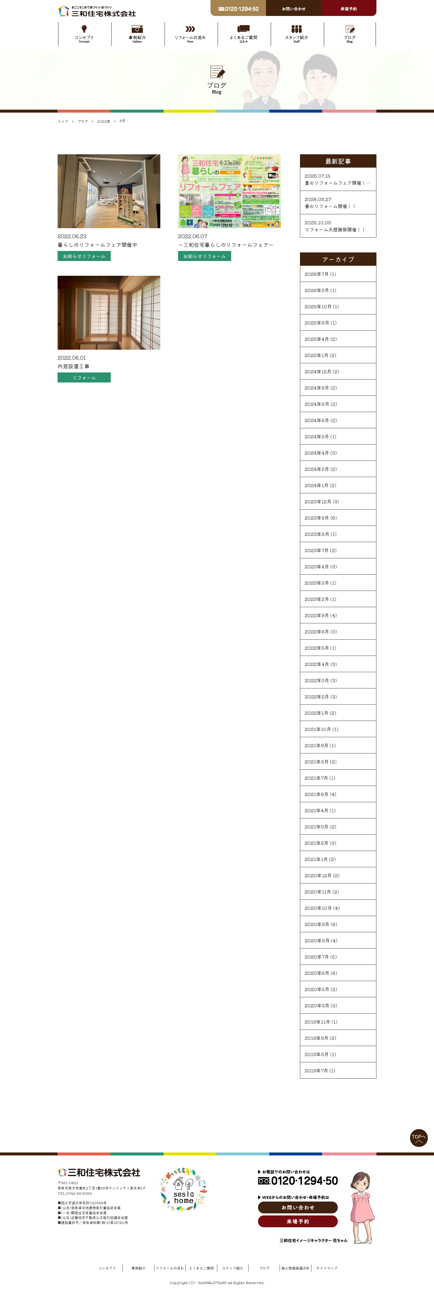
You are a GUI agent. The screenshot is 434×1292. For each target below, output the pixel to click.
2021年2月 (317, 842)
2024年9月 (317, 387)
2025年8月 (317, 322)
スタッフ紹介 (232, 1267)
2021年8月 (317, 761)
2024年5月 (317, 436)
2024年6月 (317, 420)
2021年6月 (317, 793)
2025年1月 (317, 355)
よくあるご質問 (201, 1267)
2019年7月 (316, 1070)
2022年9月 (317, 615)
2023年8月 (317, 533)
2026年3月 (317, 290)
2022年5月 (317, 647)
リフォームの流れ (170, 1267)
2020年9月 (317, 924)
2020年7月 (317, 956)
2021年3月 (317, 826)
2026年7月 (317, 273)
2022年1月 (317, 712)
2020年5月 (317, 989)
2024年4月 (317, 452)
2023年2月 (317, 598)
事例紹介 (138, 1267)
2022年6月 (317, 631)
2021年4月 (317, 810)
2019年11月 (317, 1021)
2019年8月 (317, 1054)
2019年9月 (317, 1037)
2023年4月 (317, 566)
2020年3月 (317, 1005)
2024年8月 (317, 403)
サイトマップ (326, 1267)
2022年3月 (317, 680)
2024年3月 (317, 468)
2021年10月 (318, 728)
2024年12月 (318, 371)
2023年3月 (317, 582)
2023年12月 (318, 501)
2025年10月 (318, 306)
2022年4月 (317, 663)
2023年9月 (317, 517)
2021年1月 (316, 859)
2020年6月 (317, 972)
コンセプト (107, 1267)
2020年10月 (318, 907)
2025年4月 (317, 338)
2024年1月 (317, 485)
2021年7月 (316, 777)
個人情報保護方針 (295, 1267)
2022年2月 (317, 696)
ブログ (264, 1267)
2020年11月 (318, 891)
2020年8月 (317, 940)
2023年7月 (317, 550)
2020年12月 (318, 875)
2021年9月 (317, 745)
